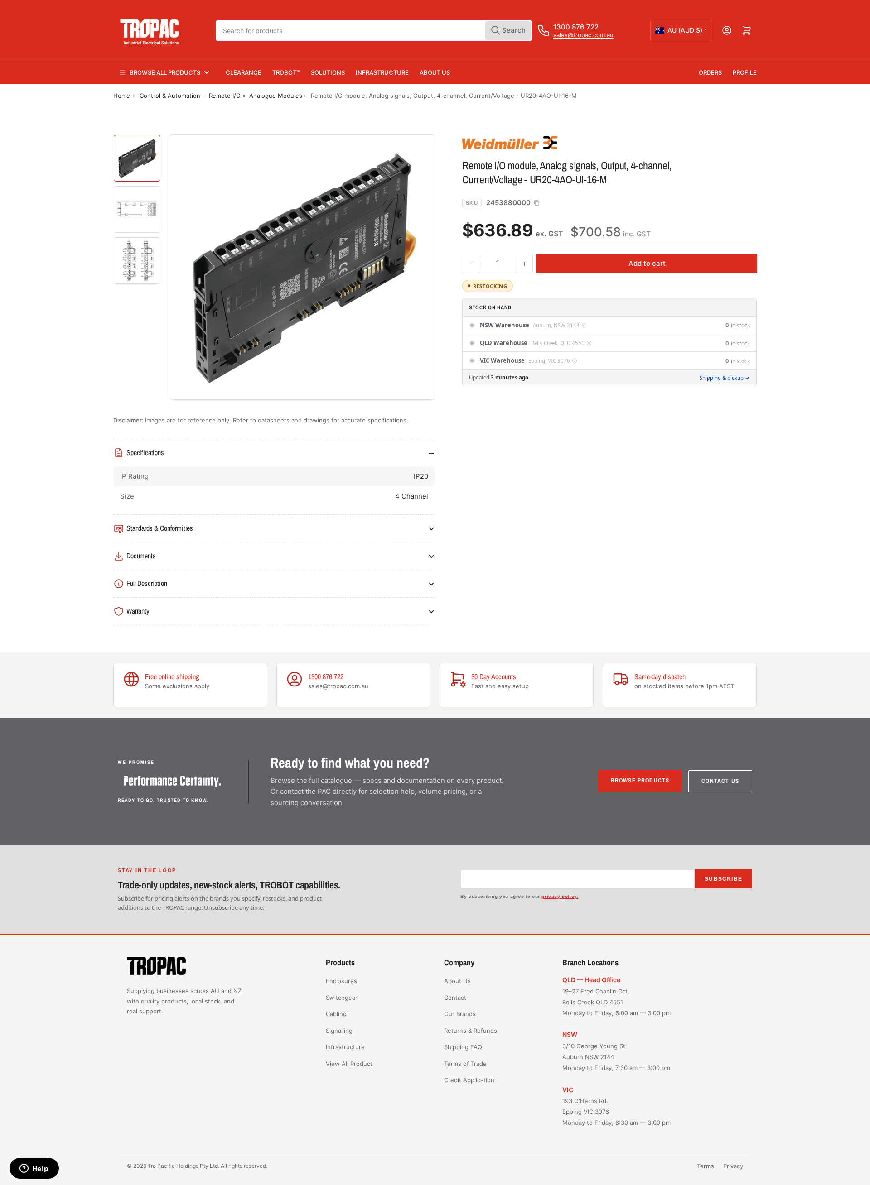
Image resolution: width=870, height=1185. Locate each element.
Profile (745, 72)
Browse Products (640, 780)
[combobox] (374, 30)
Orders (710, 72)
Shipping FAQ (463, 1047)
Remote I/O (225, 95)
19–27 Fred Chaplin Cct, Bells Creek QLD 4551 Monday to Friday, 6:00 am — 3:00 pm (616, 1002)
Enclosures (341, 980)
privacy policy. (559, 896)
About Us (435, 72)
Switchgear (342, 997)
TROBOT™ (286, 72)
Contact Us (720, 781)
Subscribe (723, 879)
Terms (705, 1166)
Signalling (339, 1030)
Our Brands (460, 1013)
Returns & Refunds (470, 1030)
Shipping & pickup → (725, 377)
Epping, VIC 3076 (549, 361)
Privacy (733, 1166)
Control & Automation (170, 95)
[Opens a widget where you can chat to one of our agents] (34, 1169)
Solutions (328, 72)
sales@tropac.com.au (583, 34)
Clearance (243, 72)
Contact (455, 997)
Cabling (336, 1013)
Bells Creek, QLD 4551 (558, 343)
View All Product (349, 1063)
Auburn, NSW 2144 (556, 325)
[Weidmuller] (525, 142)
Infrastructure (382, 72)
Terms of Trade (465, 1063)
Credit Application (469, 1080)
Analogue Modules (275, 95)
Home (121, 95)
